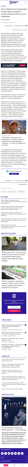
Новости (3, 6)
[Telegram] (14, 465)
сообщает (3, 46)
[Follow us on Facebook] (2, 453)
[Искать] (22, 465)
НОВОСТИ (6, 356)
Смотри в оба (8, 394)
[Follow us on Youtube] (9, 453)
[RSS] (18, 453)
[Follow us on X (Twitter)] (5, 453)
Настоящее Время (5, 19)
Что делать (22, 65)
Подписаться (14, 173)
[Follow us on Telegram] (15, 453)
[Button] (8, 26)
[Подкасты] (22, 453)
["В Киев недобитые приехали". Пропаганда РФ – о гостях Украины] (14, 411)
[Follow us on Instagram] (12, 453)
